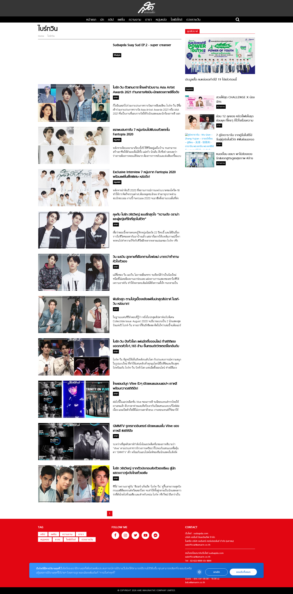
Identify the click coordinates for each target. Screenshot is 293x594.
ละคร (57, 539)
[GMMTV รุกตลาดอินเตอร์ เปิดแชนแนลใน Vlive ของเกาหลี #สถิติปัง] (74, 460)
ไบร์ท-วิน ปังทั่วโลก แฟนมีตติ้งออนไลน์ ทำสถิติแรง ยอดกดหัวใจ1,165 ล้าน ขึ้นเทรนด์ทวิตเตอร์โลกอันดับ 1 (146, 346)
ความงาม (135, 19)
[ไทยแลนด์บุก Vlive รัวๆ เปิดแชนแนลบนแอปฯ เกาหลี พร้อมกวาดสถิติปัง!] (74, 417)
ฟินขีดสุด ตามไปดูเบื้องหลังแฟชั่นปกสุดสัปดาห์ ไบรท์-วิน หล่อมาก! (146, 301)
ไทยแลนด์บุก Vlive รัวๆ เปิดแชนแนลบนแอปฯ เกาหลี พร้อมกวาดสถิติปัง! (145, 386)
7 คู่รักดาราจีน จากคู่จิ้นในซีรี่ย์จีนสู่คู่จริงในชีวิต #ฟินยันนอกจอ (235, 137)
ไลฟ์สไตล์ (176, 19)
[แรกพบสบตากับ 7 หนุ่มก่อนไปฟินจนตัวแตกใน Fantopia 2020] (74, 163)
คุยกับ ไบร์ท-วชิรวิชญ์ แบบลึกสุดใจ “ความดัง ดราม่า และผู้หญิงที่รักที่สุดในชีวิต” (146, 217)
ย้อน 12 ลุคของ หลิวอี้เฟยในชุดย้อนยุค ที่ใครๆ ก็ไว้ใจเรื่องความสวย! (234, 120)
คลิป (111, 19)
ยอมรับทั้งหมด (243, 572)
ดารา (148, 19)
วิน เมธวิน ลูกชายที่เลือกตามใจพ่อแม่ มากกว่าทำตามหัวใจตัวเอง (146, 259)
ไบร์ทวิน (51, 36)
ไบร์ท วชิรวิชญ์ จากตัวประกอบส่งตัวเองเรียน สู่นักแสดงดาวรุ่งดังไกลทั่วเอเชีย (144, 471)
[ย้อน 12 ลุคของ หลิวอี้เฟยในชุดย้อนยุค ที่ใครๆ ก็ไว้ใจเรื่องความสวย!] (199, 129)
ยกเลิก (216, 572)
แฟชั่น (121, 19)
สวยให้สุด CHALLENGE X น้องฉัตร (235, 99)
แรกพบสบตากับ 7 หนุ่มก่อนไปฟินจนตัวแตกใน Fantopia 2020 (141, 132)
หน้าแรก (91, 19)
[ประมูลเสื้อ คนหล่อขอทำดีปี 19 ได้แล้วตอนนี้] (220, 73)
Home (41, 36)
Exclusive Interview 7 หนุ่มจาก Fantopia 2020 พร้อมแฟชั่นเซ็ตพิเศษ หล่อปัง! (144, 174)
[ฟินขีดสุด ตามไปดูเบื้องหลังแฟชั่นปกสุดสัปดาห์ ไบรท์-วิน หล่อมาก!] (74, 333)
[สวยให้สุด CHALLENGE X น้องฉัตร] (199, 110)
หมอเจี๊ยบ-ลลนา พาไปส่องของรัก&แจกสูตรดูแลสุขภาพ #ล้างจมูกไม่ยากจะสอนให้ (234, 158)
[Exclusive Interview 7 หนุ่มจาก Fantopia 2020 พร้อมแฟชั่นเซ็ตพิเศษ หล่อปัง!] (74, 206)
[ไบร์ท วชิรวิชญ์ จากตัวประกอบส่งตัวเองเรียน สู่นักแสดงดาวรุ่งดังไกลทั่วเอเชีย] (74, 502)
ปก (102, 19)
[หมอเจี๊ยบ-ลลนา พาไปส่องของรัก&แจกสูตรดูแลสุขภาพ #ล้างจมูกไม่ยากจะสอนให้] (199, 167)
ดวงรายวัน (193, 19)
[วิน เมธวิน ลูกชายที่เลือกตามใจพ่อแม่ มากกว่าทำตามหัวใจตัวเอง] (74, 290)
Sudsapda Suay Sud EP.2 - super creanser (142, 45)
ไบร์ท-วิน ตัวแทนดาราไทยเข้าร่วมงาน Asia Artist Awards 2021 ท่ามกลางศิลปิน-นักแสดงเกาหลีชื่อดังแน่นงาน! (146, 92)
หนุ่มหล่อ (161, 19)
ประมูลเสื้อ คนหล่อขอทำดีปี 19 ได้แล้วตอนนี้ (211, 79)
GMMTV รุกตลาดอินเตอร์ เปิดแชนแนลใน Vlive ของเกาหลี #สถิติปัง (146, 428)
